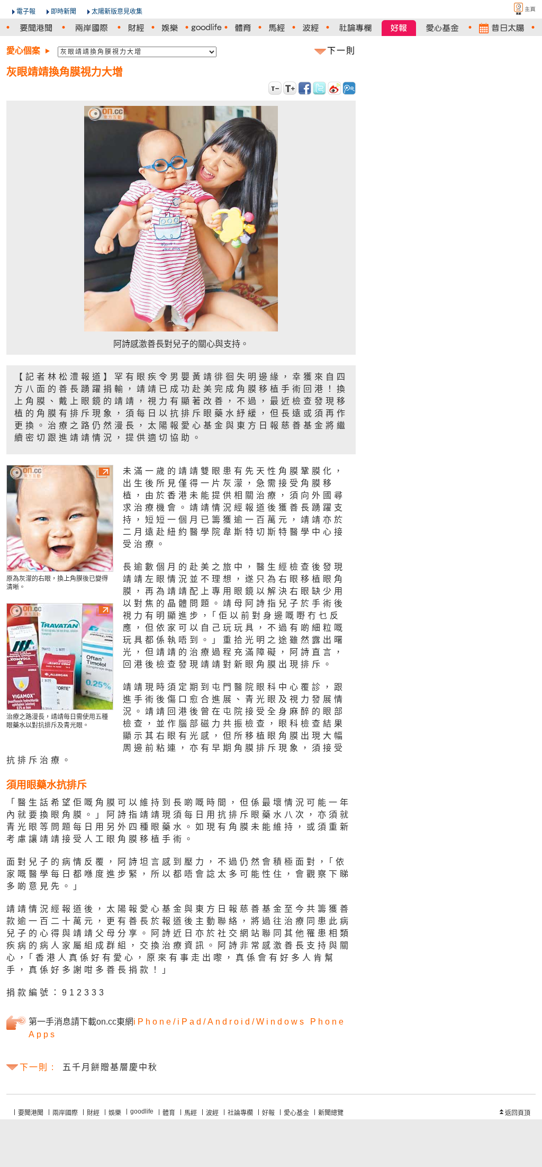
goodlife (141, 1111)
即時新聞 (63, 11)
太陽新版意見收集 (117, 11)
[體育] (243, 28)
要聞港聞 (30, 1113)
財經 (93, 1113)
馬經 (190, 1113)
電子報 (25, 11)
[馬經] (276, 28)
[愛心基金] (442, 28)
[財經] (136, 28)
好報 (268, 1113)
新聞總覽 (331, 1113)
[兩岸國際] (91, 28)
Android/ (231, 1021)
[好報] (399, 28)
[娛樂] (170, 28)
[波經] (310, 28)
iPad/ (192, 1021)
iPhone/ (155, 1021)
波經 (212, 1113)
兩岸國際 (65, 1113)
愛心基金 (296, 1113)
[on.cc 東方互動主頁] (515, 9)
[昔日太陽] (501, 28)
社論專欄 (240, 1113)
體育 (168, 1113)
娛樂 (115, 1113)
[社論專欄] (355, 28)
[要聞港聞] (36, 28)
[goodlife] (206, 28)
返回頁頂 (517, 1113)
